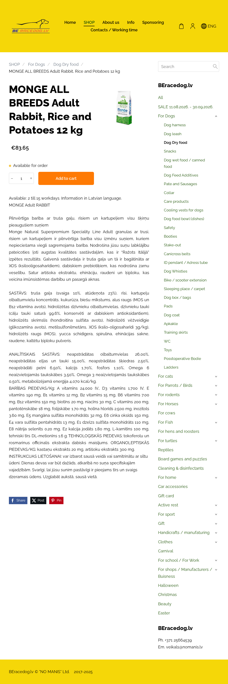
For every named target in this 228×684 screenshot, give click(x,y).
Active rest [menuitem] (168, 505)
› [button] (216, 116)
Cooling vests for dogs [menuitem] (183, 210)
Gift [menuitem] (161, 523)
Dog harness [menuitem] (175, 125)
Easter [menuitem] (164, 613)
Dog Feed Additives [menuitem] (181, 175)
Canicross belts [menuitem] (177, 254)
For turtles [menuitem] (167, 440)
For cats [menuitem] (165, 376)
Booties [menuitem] (170, 236)
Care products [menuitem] (176, 201)
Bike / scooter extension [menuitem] (185, 280)
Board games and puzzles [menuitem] (182, 459)
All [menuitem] (160, 97)
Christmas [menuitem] (167, 594)
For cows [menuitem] (166, 413)
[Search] (215, 66)
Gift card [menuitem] (166, 495)
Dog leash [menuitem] (172, 134)
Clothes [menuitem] (165, 542)
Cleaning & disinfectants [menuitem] (181, 468)
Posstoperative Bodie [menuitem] (182, 358)
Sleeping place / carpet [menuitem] (184, 289)
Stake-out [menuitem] (172, 245)
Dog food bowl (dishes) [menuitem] (184, 219)
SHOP (14, 64)
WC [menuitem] (167, 341)
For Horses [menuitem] (168, 403)
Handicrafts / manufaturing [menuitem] (184, 532)
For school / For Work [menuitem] (178, 560)
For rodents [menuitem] (169, 394)
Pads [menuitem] (168, 306)
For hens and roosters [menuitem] (178, 431)
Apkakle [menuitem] (171, 323)
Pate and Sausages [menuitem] (180, 184)
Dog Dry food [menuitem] (175, 142)
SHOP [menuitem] (89, 22)
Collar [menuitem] (169, 193)
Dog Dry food (66, 64)
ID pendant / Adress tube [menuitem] (186, 262)
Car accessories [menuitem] (173, 486)
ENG (211, 26)
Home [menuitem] (70, 22)
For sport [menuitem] (166, 514)
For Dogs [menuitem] (166, 116)
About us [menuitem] (110, 22)
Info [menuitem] (130, 22)
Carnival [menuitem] (165, 551)
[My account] (192, 26)
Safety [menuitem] (169, 227)
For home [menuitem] (167, 477)
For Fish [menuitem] (165, 422)
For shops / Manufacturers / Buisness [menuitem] (185, 573)
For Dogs (36, 64)
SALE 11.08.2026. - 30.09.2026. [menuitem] (185, 106)
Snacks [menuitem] (170, 151)
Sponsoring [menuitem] (153, 22)
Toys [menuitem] (168, 350)
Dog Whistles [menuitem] (175, 271)
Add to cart (66, 178)
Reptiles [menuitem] (165, 449)
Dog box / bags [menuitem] (177, 297)
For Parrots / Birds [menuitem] (175, 385)
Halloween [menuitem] (168, 585)
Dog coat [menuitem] (172, 315)
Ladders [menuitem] (171, 367)
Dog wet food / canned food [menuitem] (184, 163)
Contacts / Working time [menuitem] (114, 30)
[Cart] (181, 26)
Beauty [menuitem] (164, 604)
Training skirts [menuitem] (176, 332)
